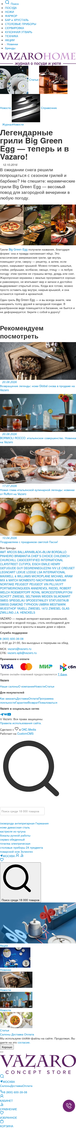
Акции (4, 945)
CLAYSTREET (9, 564)
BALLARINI (25, 552)
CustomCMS (25, 733)
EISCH (36, 564)
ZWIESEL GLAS (59, 608)
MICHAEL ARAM (62, 576)
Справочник (48, 107)
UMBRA (44, 604)
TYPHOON (31, 604)
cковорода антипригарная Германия (24, 823)
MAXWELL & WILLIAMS (16, 576)
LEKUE (21, 572)
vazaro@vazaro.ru (19, 649)
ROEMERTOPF (21, 592)
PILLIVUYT (56, 584)
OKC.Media (28, 729)
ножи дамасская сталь (15, 827)
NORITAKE (7, 584)
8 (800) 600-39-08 (12, 639)
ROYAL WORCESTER (45, 592)
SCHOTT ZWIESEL (13, 596)
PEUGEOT (22, 584)
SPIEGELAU (17, 600)
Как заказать (8, 698)
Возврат (33, 702)
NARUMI (60, 580)
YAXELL (22, 608)
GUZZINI (46, 568)
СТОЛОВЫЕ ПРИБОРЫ (20, 24)
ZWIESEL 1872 (38, 608)
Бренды (10, 48)
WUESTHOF (8, 608)
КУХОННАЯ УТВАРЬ (18, 32)
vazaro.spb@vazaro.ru (22, 653)
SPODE (30, 600)
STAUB (64, 600)
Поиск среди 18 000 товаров (20, 900)
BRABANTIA (22, 556)
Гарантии (21, 702)
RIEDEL (54, 588)
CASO (21, 560)
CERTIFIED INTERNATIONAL (44, 560)
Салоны (5, 1034)
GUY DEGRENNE (28, 568)
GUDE (12, 568)
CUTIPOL (25, 564)
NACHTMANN (45, 580)
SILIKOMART (62, 596)
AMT (3, 552)
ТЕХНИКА (11, 36)
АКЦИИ (10, 40)
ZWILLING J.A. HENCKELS (17, 612)
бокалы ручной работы (15, 835)
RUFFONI (66, 592)
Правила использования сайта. (21, 723)
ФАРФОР (11, 16)
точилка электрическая (15, 843)
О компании (26, 686)
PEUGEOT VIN (39, 584)
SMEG (4, 600)
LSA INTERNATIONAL (51, 572)
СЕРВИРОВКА (14, 28)
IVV (54, 568)
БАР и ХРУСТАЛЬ (17, 20)
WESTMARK (58, 604)
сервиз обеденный (12, 839)
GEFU (4, 568)
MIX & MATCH (9, 580)
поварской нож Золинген (16, 851)
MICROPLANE (41, 576)
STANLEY (42, 600)
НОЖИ (9, 12)
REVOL (44, 588)
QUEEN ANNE (29, 588)
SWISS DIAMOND (11, 604)
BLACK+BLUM (41, 552)
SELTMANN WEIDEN (40, 596)
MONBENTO (27, 580)
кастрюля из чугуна (13, 831)
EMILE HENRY (50, 564)
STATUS (54, 600)
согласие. (24, 1042)
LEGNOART (8, 572)
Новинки (12, 44)
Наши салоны (9, 686)
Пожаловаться (47, 702)
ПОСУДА (11, 8)
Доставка (22, 698)
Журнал (7, 124)
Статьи (33, 79)
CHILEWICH (62, 556)
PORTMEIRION (10, 588)
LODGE (31, 572)
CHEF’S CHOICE (42, 556)
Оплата (33, 698)
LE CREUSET (66, 568)
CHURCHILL (8, 560)
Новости (18, 124)
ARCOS (12, 552)
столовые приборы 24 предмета (21, 847)
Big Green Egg (18, 249)
